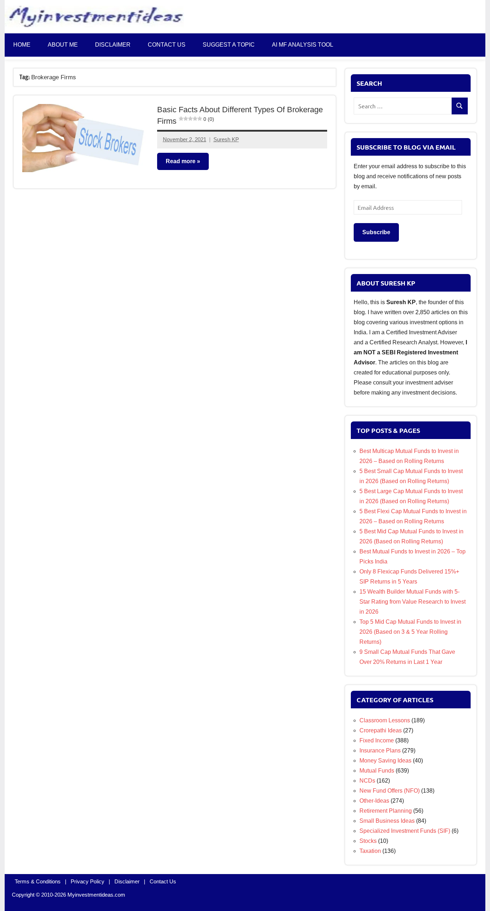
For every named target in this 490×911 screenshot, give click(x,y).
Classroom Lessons (384, 720)
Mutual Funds (376, 771)
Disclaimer (113, 45)
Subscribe (376, 232)
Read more (180, 161)
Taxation (370, 851)
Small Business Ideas (387, 821)
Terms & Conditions (38, 881)
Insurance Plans (380, 750)
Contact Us (163, 881)
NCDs (367, 781)
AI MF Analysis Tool (302, 45)
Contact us (166, 45)
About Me (63, 45)
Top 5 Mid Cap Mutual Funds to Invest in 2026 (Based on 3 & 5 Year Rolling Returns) (410, 632)
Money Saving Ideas (385, 760)
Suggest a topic (229, 45)
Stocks (368, 841)
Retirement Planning (385, 811)
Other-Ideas (374, 801)
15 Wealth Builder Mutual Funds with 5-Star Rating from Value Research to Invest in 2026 (412, 602)
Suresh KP (226, 139)
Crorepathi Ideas (380, 730)
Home (21, 45)
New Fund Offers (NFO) (389, 791)
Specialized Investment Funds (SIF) (404, 831)
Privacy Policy (87, 881)
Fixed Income (376, 740)
